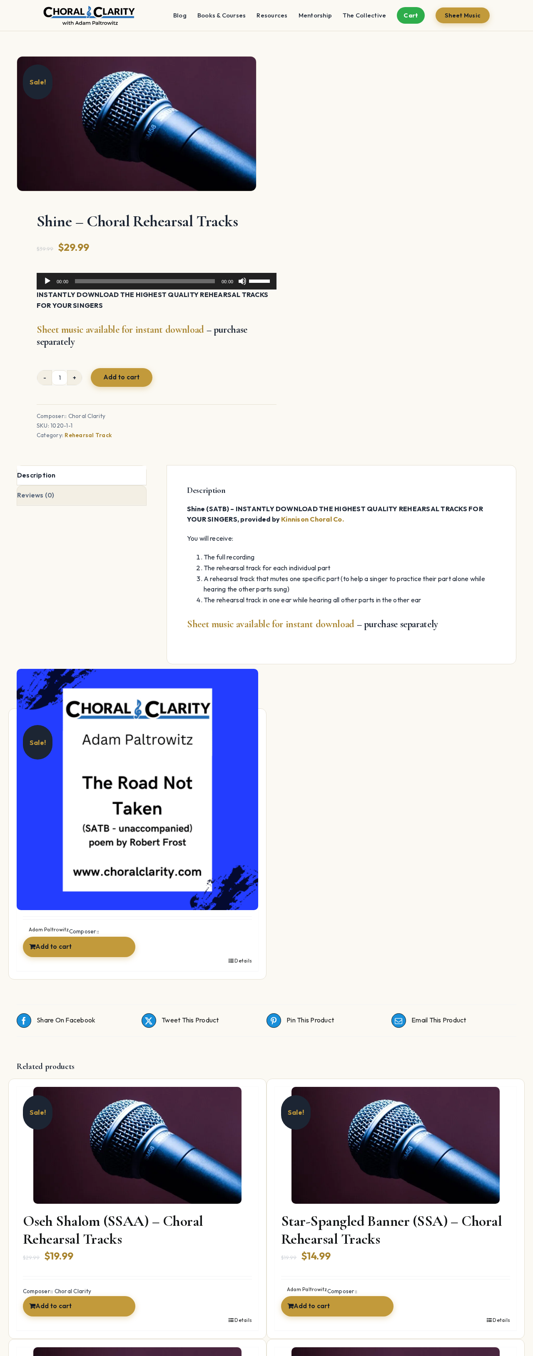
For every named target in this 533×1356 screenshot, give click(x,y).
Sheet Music (463, 15)
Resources (272, 15)
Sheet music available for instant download (120, 330)
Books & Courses (221, 15)
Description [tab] (36, 475)
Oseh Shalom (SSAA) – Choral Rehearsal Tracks (113, 1230)
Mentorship (315, 15)
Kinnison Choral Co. (312, 519)
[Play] (47, 281)
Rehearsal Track (88, 435)
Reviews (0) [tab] (36, 495)
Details (243, 961)
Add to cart (121, 377)
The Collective (364, 15)
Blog (180, 15)
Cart (410, 15)
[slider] (260, 280)
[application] (156, 281)
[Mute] (242, 281)
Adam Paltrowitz (307, 1289)
